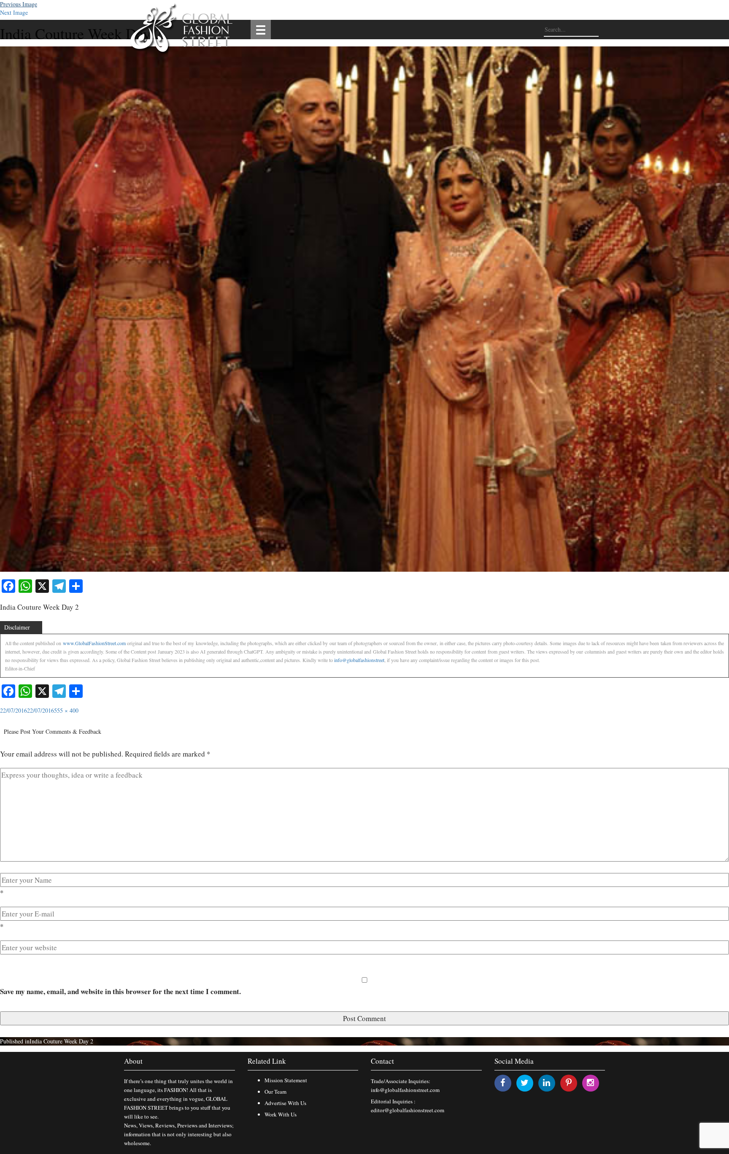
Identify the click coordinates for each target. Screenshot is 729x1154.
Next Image (14, 12)
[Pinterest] (569, 1082)
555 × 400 (66, 710)
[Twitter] (525, 1082)
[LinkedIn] (546, 1082)
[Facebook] (502, 1082)
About (133, 1061)
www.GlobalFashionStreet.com (94, 643)
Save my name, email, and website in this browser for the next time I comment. (120, 991)
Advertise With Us (285, 1103)
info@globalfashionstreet (359, 660)
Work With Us (281, 1114)
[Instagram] (590, 1082)
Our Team (275, 1091)
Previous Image (18, 4)
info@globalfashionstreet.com (405, 1090)
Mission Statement (286, 1080)
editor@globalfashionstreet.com (407, 1110)
